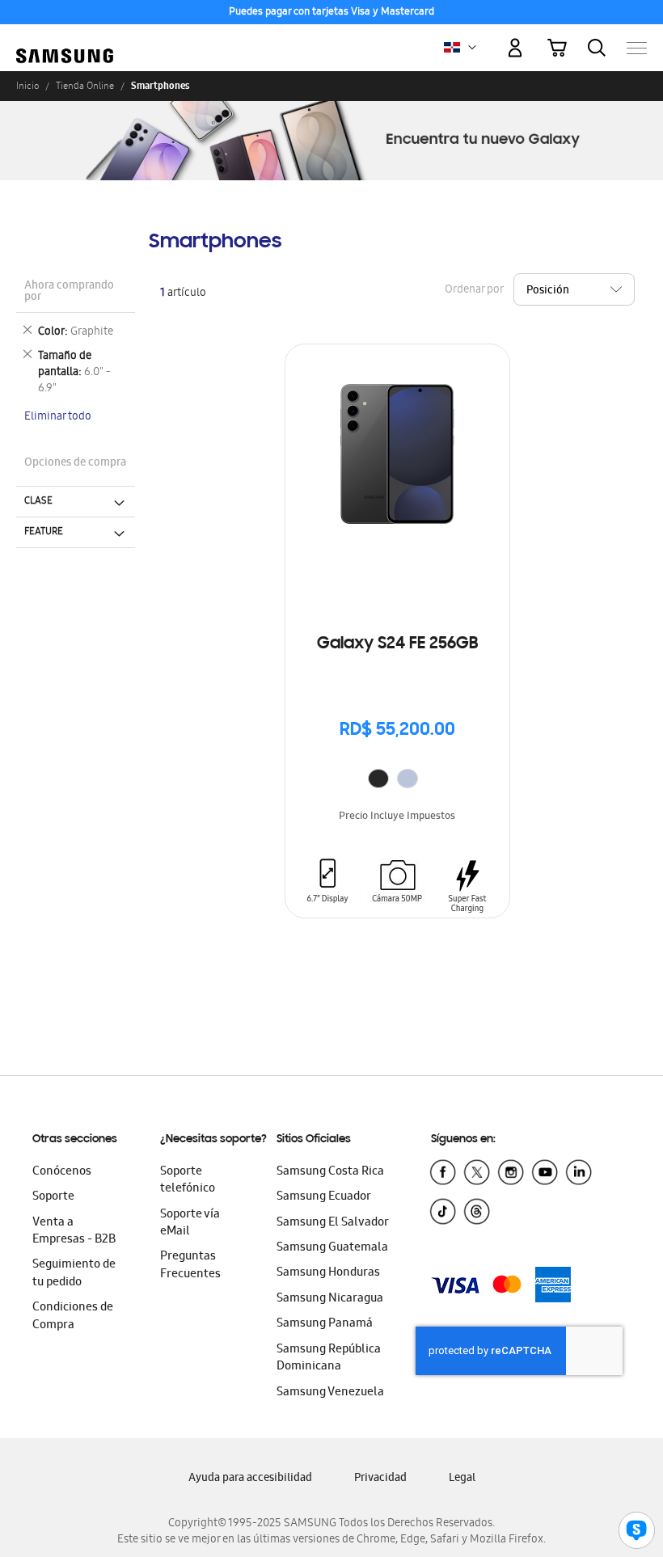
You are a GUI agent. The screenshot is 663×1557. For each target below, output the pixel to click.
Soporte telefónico (187, 1180)
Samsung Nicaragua (330, 1299)
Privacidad (380, 1479)
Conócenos (61, 1172)
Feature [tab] (43, 532)
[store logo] (64, 40)
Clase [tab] (38, 501)
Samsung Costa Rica (330, 1172)
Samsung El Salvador (333, 1223)
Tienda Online (85, 85)
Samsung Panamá (325, 1324)
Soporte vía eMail (190, 1223)
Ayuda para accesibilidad (250, 1479)
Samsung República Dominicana (329, 1358)
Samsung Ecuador (324, 1197)
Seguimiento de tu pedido (74, 1273)
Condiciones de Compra (72, 1316)
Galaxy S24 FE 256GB (397, 644)
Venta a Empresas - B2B (74, 1231)
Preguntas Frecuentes (190, 1265)
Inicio (27, 85)
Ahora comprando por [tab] (69, 292)
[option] (378, 778)
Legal (462, 1479)
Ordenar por (474, 290)
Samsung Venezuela (330, 1393)
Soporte (53, 1197)
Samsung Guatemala (332, 1248)
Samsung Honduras (328, 1273)
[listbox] (397, 780)
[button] (472, 48)
